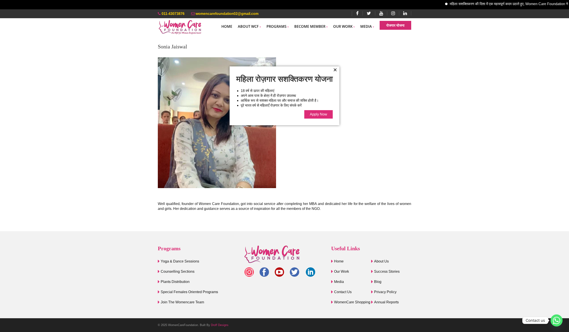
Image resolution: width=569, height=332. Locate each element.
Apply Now (318, 114)
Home (226, 26)
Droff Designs (219, 325)
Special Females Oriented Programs (189, 292)
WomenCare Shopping (352, 302)
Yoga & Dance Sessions (180, 261)
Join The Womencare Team (182, 302)
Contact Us (343, 292)
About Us (381, 261)
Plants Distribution (175, 282)
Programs (276, 26)
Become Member (309, 26)
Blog (377, 282)
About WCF (248, 26)
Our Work (343, 26)
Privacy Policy (385, 292)
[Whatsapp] (557, 320)
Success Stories (387, 271)
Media (366, 26)
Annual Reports (386, 302)
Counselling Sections (177, 271)
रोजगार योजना (395, 25)
